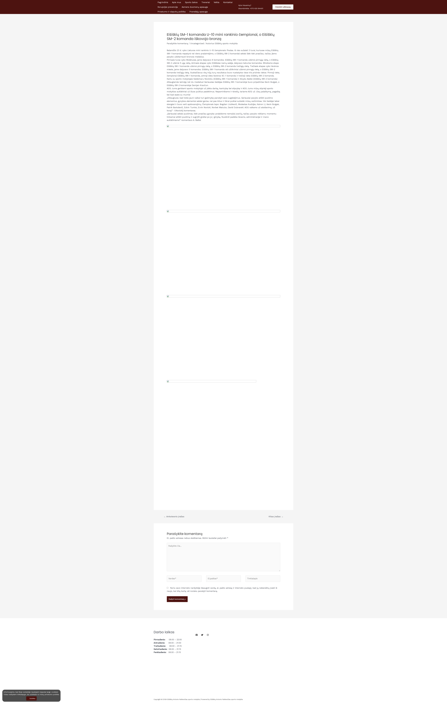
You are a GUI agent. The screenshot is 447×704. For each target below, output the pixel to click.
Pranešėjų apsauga (199, 11)
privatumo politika (52, 694)
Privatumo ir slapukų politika (172, 11)
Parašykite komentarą (177, 43)
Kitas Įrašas (276, 516)
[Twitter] (202, 635)
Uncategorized (197, 43)
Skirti (436, 4)
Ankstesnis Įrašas (174, 516)
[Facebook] (197, 635)
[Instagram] (208, 635)
